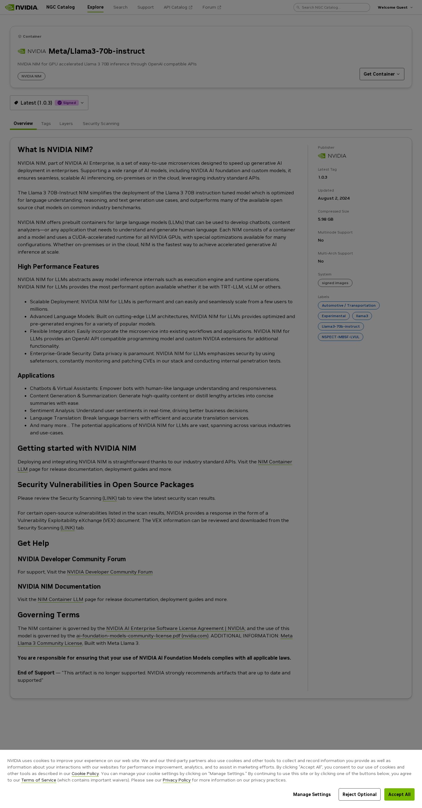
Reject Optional (360, 794)
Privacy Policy (177, 780)
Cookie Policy (85, 773)
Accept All (399, 794)
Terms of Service (38, 780)
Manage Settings (312, 794)
